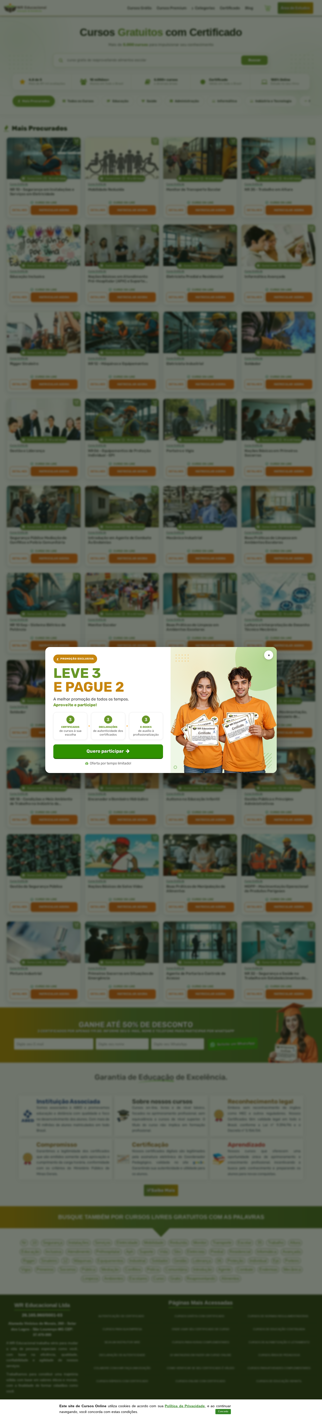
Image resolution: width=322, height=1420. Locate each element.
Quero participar (105, 751)
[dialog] (161, 710)
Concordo (223, 1411)
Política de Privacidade (185, 1406)
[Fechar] (268, 655)
